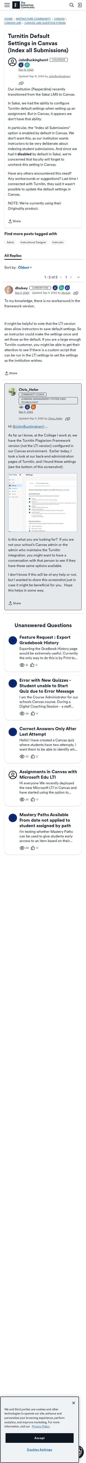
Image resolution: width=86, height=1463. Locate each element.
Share (14, 221)
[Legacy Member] (55, 288)
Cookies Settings (39, 1449)
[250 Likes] (67, 288)
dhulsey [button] (21, 288)
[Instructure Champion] (21, 407)
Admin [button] (10, 242)
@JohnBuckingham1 (28, 426)
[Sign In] (80, 5)
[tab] (13, 255)
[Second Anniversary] (21, 65)
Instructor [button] (58, 242)
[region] (39, 1429)
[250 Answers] (33, 407)
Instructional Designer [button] (33, 242)
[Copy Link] (21, 83)
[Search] (72, 5)
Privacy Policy (41, 1426)
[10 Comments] (61, 288)
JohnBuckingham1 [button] (33, 60)
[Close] (74, 1403)
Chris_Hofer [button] (28, 390)
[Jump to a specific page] (78, 277)
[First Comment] (27, 65)
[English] (23, 5)
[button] (12, 61)
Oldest (24, 267)
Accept (39, 1438)
